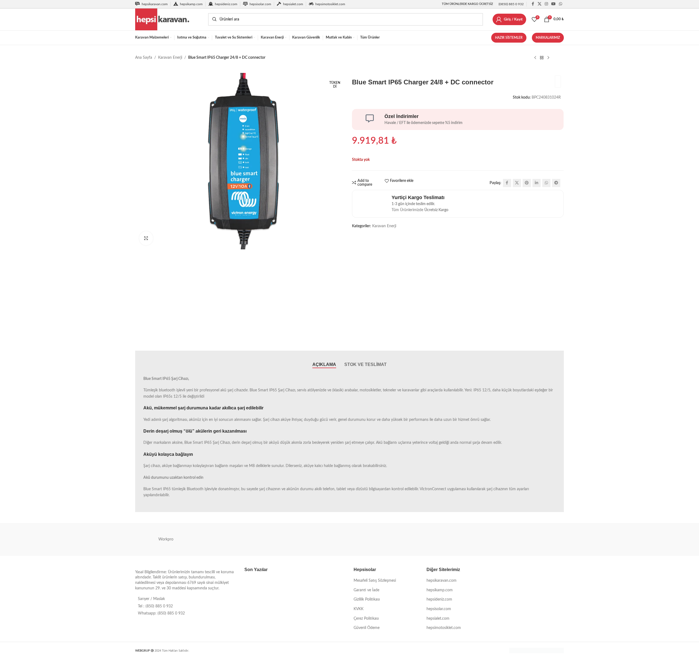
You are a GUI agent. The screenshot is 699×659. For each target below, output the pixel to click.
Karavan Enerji (170, 58)
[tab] (324, 364)
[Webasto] (533, 539)
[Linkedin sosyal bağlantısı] (536, 183)
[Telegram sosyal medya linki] (556, 183)
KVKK (358, 609)
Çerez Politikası (366, 618)
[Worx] (410, 539)
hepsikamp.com (439, 590)
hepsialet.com (437, 618)
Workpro (165, 539)
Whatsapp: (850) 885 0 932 (161, 613)
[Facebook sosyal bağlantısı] (532, 4)
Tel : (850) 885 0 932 (155, 606)
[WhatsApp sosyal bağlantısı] (560, 4)
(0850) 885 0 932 (511, 4)
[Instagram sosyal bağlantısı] (546, 4)
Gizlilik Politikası (367, 599)
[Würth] (349, 539)
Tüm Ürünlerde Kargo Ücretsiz (467, 3)
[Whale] (471, 539)
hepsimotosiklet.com (443, 628)
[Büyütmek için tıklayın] (146, 238)
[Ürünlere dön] (541, 58)
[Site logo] (169, 19)
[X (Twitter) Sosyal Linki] (539, 4)
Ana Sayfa (143, 58)
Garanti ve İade (366, 590)
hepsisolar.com (438, 609)
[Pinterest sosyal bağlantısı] (527, 183)
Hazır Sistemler (509, 37)
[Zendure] (288, 539)
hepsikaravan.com (441, 581)
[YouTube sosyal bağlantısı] (553, 4)
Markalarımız (548, 37)
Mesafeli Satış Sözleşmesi (375, 581)
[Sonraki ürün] (548, 58)
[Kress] (226, 539)
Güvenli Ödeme (367, 628)
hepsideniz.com (439, 599)
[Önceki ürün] (535, 58)
